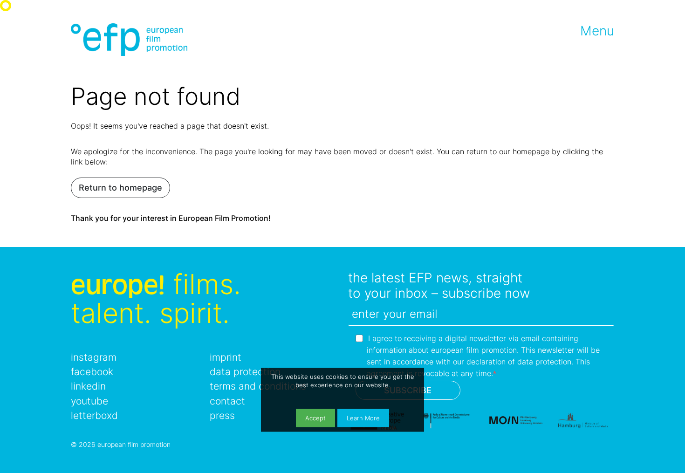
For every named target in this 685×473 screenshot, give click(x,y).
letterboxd (94, 415)
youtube (89, 401)
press (222, 415)
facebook (92, 371)
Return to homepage (120, 187)
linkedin (88, 386)
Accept (315, 417)
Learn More (363, 417)
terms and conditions (258, 386)
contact (227, 401)
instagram (93, 357)
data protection (245, 371)
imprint (225, 357)
